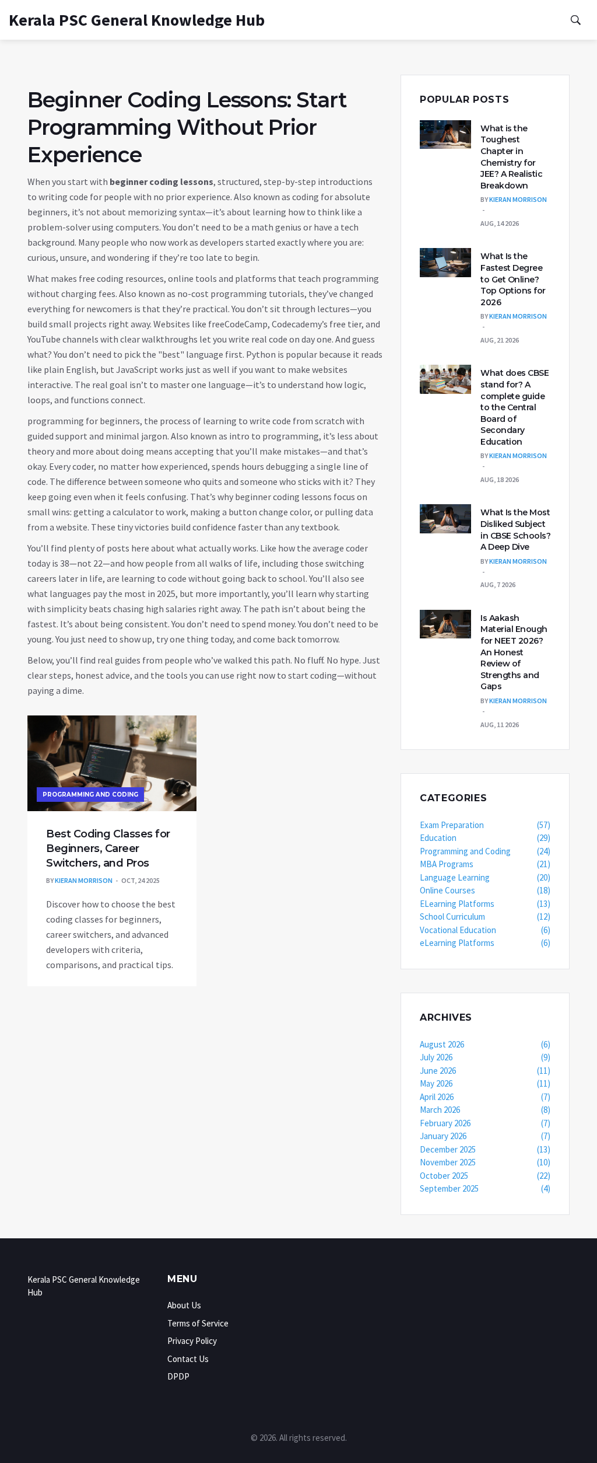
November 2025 (485, 1162)
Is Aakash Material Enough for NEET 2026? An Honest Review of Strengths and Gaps (513, 652)
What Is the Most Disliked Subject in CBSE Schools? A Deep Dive (515, 529)
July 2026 (485, 1057)
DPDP (178, 1376)
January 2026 (485, 1135)
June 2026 (485, 1070)
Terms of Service (198, 1323)
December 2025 (485, 1149)
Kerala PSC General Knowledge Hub (137, 20)
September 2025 (485, 1188)
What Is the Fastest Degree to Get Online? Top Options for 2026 (513, 279)
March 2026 (485, 1109)
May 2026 (485, 1083)
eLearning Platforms (485, 942)
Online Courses (485, 890)
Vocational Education (485, 929)
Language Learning (485, 877)
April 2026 (485, 1096)
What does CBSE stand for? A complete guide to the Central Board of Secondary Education (514, 407)
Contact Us (188, 1358)
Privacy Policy (192, 1340)
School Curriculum (485, 916)
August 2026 (485, 1044)
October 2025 (485, 1175)
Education (485, 837)
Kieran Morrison (84, 880)
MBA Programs (485, 864)
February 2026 (485, 1123)
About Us (184, 1305)
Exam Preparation (485, 824)
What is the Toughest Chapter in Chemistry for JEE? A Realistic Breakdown (511, 157)
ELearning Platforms (485, 903)
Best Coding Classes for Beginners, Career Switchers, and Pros (108, 848)
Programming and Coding (90, 794)
